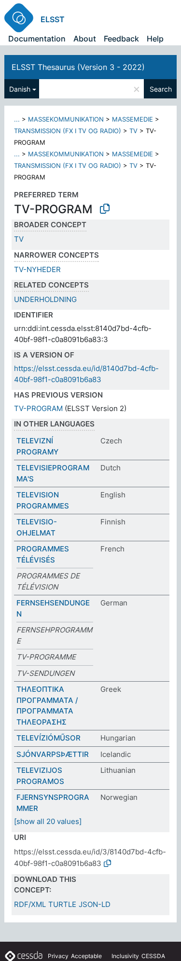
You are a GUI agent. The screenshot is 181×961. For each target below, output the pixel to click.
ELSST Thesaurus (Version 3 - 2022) (78, 67)
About (84, 38)
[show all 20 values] (48, 821)
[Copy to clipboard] (105, 209)
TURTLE (62, 904)
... (17, 119)
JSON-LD (95, 904)
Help (155, 38)
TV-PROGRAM (38, 408)
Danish (19, 89)
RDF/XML (30, 904)
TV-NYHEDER (37, 269)
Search (161, 89)
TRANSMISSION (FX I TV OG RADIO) (67, 131)
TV (133, 131)
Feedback (121, 38)
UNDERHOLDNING (45, 299)
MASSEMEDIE (132, 119)
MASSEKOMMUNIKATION (66, 119)
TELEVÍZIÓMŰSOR (48, 737)
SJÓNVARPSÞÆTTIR (52, 754)
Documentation (37, 38)
